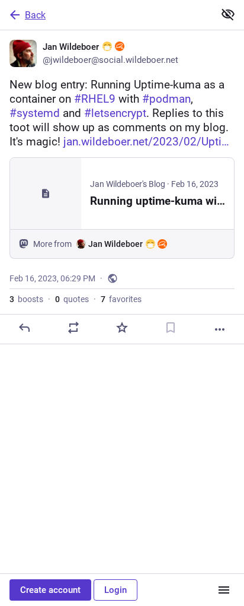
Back (35, 15)
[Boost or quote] (73, 328)
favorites (121, 299)
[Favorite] (122, 328)
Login (115, 590)
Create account (50, 590)
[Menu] (224, 590)
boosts (26, 299)
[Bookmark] (170, 328)
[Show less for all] (228, 14)
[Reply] (24, 328)
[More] (220, 329)
